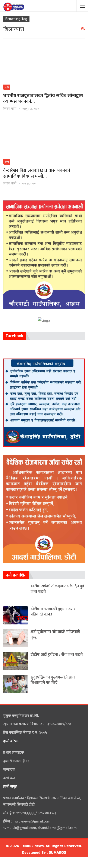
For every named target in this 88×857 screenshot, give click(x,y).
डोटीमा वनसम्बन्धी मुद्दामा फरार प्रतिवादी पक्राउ (53, 612)
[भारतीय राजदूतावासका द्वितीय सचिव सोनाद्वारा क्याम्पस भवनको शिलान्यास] (44, 66)
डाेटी (7, 87)
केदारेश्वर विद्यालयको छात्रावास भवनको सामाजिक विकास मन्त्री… (36, 173)
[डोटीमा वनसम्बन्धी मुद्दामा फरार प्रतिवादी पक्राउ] (15, 615)
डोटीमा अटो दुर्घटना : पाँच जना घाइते (57, 654)
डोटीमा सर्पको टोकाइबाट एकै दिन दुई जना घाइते (57, 589)
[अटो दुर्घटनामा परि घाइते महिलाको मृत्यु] (15, 638)
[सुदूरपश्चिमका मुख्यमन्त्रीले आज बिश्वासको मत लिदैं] (15, 684)
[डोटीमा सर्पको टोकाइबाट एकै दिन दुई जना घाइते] (15, 593)
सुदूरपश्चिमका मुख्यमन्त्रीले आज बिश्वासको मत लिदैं (53, 680)
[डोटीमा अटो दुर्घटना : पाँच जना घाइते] (15, 661)
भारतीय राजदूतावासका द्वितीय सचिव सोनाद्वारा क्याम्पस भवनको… (43, 98)
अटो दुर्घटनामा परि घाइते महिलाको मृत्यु (55, 634)
